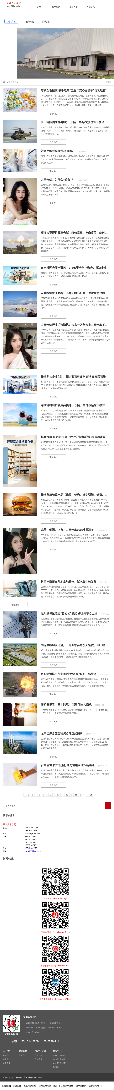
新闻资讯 (11, 21)
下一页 (89, 795)
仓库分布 (90, 7)
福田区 (63, 1055)
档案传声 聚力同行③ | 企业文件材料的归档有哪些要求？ (76, 437)
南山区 (56, 1059)
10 (58, 795)
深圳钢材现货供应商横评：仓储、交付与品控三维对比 (74, 405)
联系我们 (46, 21)
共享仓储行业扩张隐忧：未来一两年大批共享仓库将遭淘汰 (77, 325)
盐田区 (56, 1067)
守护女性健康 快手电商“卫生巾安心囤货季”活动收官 (73, 90)
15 (80, 795)
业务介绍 (73, 7)
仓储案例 (38, 1059)
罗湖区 (56, 1055)
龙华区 (63, 1063)
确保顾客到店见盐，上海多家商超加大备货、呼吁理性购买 (77, 645)
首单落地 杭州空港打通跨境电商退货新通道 (68, 765)
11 (62, 795)
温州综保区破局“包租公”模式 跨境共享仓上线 (69, 613)
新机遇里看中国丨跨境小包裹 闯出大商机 (67, 704)
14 (76, 795)
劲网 (13, 1077)
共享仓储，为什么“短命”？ (58, 180)
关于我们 (56, 7)
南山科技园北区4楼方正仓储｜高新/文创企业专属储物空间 (77, 122)
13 (71, 795)
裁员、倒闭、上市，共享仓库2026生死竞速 (68, 530)
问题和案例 (28, 21)
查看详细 (53, 113)
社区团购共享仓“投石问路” (58, 151)
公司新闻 (107, 82)
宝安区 (56, 1063)
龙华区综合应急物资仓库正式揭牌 (62, 733)
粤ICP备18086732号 (33, 1077)
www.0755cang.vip (33, 851)
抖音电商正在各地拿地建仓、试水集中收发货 (69, 582)
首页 (39, 7)
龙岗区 (63, 1059)
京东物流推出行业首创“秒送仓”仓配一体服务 (69, 674)
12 (67, 795)
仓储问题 (38, 1055)
